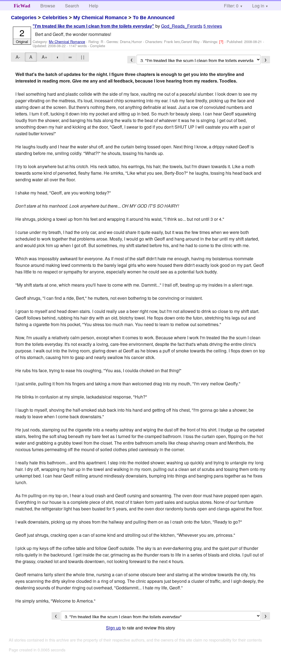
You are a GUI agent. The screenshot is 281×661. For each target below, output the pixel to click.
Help (93, 5)
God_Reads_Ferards (181, 26)
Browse (47, 5)
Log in (258, 5)
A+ (44, 57)
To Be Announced (154, 17)
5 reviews (212, 26)
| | (82, 57)
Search (72, 5)
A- (18, 57)
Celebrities (55, 17)
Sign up (113, 628)
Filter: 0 (231, 5)
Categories (23, 17)
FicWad (22, 6)
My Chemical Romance (100, 17)
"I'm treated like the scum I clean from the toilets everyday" (93, 26)
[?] (221, 41)
